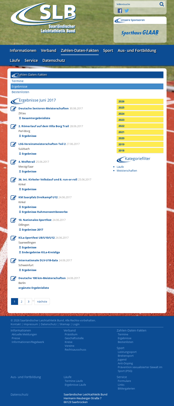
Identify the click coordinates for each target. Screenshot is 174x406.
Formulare (124, 381)
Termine (18, 81)
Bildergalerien (126, 388)
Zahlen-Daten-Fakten (80, 50)
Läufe (15, 60)
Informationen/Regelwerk (28, 342)
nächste (42, 301)
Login (76, 324)
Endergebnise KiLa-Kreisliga (41, 252)
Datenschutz (53, 60)
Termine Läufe (74, 381)
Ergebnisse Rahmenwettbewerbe (45, 212)
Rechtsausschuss (75, 349)
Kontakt (16, 324)
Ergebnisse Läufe (75, 385)
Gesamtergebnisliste (36, 118)
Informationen (23, 50)
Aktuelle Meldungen (24, 334)
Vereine (69, 346)
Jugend (122, 359)
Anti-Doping (125, 363)
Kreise (68, 342)
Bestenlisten (20, 92)
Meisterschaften (127, 170)
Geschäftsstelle (74, 338)
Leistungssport (127, 352)
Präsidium (71, 334)
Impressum (31, 324)
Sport (108, 50)
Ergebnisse (19, 86)
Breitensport (126, 356)
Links (121, 385)
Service (31, 60)
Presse (16, 338)
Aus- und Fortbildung (137, 50)
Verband (48, 50)
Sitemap (64, 324)
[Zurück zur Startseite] (43, 18)
